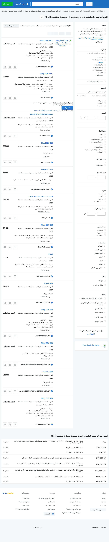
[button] (10, 67)
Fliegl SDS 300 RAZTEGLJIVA (41, 196)
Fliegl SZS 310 (47, 143)
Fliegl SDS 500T (46, 74)
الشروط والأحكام (75, 498)
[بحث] (81, 4)
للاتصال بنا (103, 505)
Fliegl (50, 254)
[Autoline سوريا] (101, 4)
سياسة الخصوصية (51, 110)
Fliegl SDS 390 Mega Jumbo (41, 114)
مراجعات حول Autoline (73, 509)
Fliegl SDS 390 (47, 310)
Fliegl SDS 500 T (46, 40)
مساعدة (103, 502)
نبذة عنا (104, 498)
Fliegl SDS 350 (47, 225)
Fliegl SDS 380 (47, 343)
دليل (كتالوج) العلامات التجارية (71, 513)
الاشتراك (67, 108)
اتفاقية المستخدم (39, 110)
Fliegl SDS (48, 283)
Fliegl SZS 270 (47, 169)
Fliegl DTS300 (47, 372)
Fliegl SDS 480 (47, 398)
